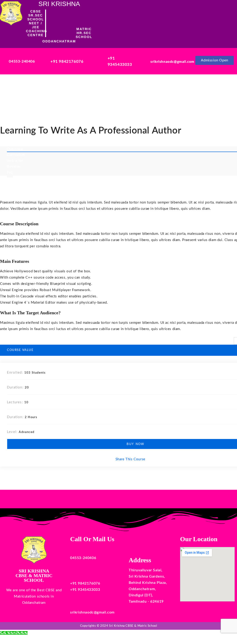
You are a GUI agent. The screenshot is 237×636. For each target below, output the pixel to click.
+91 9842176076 (66, 62)
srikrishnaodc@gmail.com (172, 62)
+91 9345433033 (85, 589)
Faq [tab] (10, 172)
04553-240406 (22, 61)
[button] (150, 23)
